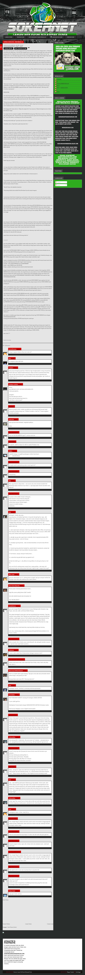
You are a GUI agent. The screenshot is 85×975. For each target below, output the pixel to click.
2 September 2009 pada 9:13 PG (15, 363)
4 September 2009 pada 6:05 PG (15, 827)
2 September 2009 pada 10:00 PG (15, 457)
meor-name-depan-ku (14, 585)
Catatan (58, 182)
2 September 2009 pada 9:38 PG (15, 415)
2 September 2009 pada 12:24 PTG (16, 645)
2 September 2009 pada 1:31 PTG (15, 681)
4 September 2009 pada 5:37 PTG (15, 836)
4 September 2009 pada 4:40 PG (15, 814)
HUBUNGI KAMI (70, 37)
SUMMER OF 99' (13, 45)
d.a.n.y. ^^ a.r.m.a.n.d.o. (61, 87)
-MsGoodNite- (12, 737)
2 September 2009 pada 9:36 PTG (15, 744)
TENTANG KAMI (20, 37)
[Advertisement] (15, 911)
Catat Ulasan (5, 899)
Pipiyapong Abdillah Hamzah (16, 670)
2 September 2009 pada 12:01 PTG (16, 601)
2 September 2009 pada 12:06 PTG (16, 634)
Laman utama (28, 924)
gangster (11, 367)
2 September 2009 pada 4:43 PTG (15, 710)
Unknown (57, 85)
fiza (10, 779)
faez (10, 809)
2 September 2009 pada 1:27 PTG (15, 666)
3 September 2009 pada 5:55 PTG (15, 805)
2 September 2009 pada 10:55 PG (15, 570)
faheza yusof (12, 891)
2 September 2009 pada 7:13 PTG (15, 732)
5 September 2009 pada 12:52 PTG (16, 862)
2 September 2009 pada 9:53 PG (15, 446)
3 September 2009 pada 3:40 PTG (15, 793)
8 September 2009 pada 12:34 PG (15, 871)
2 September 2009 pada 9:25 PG (15, 402)
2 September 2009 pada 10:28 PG (15, 507)
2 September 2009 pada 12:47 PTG (16, 655)
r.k (10, 358)
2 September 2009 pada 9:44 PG (15, 428)
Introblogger (78, 972)
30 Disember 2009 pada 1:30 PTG (15, 896)
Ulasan (58, 185)
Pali (10, 512)
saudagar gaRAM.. (13, 384)
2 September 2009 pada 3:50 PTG (15, 690)
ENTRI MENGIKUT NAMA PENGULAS (37, 37)
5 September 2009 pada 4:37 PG (15, 847)
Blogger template (70, 972)
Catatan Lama (50, 924)
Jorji (56, 81)
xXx (56, 89)
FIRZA (10, 451)
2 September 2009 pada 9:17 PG (15, 380)
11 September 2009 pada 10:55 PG (16, 886)
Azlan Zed (11, 419)
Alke (10, 685)
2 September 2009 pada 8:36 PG (15, 354)
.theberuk (11, 650)
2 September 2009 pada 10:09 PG (15, 489)
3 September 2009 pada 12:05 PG (15, 762)
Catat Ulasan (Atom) (11, 927)
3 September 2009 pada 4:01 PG (15, 775)
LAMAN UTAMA (8, 37)
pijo (10, 480)
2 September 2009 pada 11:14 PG (15, 581)
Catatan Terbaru (6, 924)
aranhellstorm (12, 606)
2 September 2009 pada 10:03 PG (15, 467)
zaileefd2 (57, 92)
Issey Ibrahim (58, 79)
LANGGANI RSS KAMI (57, 37)
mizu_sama (11, 574)
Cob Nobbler (12, 694)
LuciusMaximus (12, 349)
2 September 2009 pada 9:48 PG (15, 437)
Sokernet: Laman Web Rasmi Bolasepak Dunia (22, 972)
